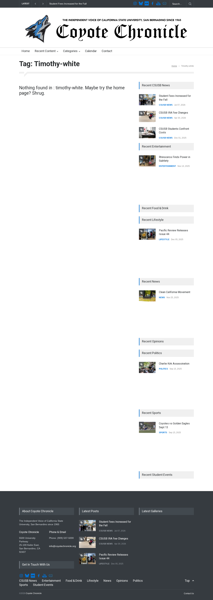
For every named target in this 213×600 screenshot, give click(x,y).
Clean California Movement (174, 292)
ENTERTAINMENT (167, 166)
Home (26, 51)
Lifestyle (93, 580)
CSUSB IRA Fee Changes (173, 112)
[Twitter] (141, 3)
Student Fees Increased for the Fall (67, 3)
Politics (138, 580)
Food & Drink (74, 580)
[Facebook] (152, 3)
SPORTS (163, 432)
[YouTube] (158, 3)
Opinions (122, 580)
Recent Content (45, 51)
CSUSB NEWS (166, 105)
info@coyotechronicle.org (62, 546)
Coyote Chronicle (34, 593)
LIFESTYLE (164, 239)
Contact (107, 51)
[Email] (164, 3)
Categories (70, 51)
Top (187, 580)
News (107, 580)
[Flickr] (147, 3)
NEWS (162, 297)
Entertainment (51, 580)
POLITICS (163, 369)
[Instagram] (135, 3)
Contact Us (189, 593)
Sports (23, 585)
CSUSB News (28, 580)
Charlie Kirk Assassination (174, 363)
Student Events (43, 585)
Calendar (91, 51)
